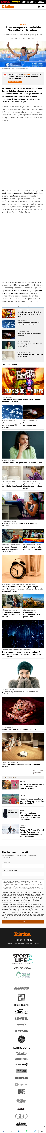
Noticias (23, 24)
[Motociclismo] (21, 1030)
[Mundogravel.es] (41, 2)
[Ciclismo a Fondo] (21, 1070)
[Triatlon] (8, 6)
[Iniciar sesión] (39, 6)
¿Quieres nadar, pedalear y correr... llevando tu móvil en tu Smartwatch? (32, 800)
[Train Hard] (21, 1092)
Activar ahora (14, 82)
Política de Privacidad (34, 889)
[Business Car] (21, 1005)
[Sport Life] (21, 1039)
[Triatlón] (21, 1053)
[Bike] (21, 1078)
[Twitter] (11, 1131)
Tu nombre (6, 863)
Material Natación (23, 826)
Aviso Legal (23, 889)
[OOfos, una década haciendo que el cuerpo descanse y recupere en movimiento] (10, 813)
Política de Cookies (38, 894)
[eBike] (21, 1100)
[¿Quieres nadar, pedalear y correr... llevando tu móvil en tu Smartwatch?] (10, 799)
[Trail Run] (21, 1059)
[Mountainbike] (5, 2)
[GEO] (21, 1116)
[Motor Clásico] (21, 1011)
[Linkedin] (19, 1131)
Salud (22, 810)
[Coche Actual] (21, 997)
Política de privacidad (19, 944)
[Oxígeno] (21, 1084)
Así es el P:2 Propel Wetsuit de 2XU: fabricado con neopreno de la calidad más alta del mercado (32, 833)
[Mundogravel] (21, 1124)
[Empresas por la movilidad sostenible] (23, 974)
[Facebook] (4, 1131)
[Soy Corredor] (29, 2)
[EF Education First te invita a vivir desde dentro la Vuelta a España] (10, 784)
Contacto (9, 944)
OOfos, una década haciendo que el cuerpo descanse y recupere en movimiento (30, 816)
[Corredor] (21, 1047)
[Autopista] (21, 988)
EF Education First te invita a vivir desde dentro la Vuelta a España (32, 786)
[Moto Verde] (21, 1024)
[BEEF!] (21, 1108)
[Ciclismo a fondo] (16, 2)
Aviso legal (29, 944)
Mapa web (36, 944)
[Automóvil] (21, 1018)
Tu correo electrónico (9, 870)
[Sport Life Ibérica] (23, 959)
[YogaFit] (21, 1064)
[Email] (42, 1131)
